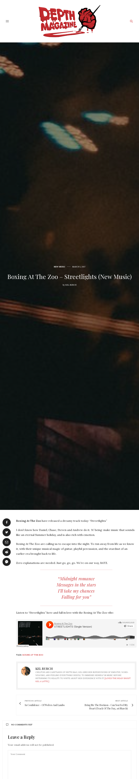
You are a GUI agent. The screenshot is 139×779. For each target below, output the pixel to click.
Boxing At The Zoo (32, 655)
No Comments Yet (21, 724)
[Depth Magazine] (70, 21)
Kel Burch (70, 285)
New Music (59, 267)
